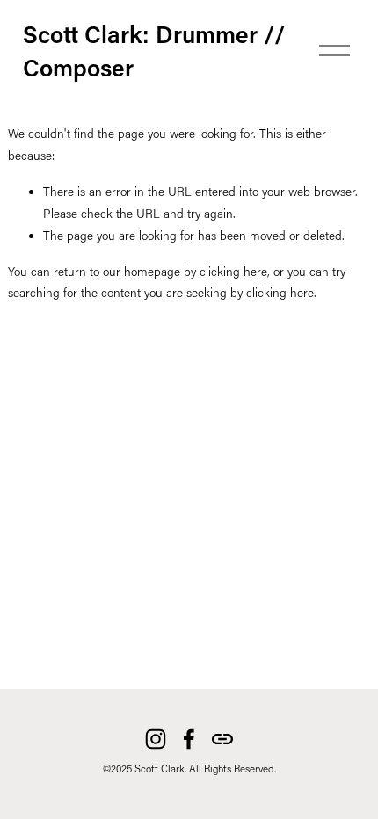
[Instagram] (155, 739)
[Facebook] (189, 739)
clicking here (233, 271)
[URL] (222, 739)
